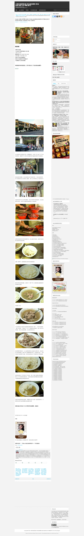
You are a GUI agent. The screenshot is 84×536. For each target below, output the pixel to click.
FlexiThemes (30, 533)
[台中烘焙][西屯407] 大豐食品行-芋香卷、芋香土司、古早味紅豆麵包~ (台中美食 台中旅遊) (60, 115)
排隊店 (49, 14)
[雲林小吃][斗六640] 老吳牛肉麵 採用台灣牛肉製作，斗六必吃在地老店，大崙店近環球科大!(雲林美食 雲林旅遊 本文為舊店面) (18, 472)
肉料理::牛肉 (46, 14)
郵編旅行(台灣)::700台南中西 (20, 15)
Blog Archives (63, 83)
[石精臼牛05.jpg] (29, 219)
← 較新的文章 (17, 478)
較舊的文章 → (49, 478)
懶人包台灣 (17, 13)
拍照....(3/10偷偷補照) (56, 108)
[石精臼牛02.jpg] (29, 151)
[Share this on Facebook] (17, 445)
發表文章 (55, 39)
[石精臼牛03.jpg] (29, 174)
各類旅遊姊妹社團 (42, 10)
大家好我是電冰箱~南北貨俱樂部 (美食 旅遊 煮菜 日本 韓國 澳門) (27, 4)
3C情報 (27, 10)
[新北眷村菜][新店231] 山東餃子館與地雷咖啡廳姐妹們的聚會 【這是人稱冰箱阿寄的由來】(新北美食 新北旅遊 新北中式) (60, 102)
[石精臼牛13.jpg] (29, 396)
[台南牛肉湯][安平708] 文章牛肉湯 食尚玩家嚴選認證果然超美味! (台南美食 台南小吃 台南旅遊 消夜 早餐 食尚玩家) (37, 471)
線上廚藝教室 (21, 10)
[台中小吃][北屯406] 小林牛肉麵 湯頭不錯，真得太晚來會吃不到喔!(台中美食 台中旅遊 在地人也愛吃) (31, 471)
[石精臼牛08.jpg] (29, 279)
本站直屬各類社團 (33, 10)
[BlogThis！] (17, 447)
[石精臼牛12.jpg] (29, 372)
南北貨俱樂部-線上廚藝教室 (58, 203)
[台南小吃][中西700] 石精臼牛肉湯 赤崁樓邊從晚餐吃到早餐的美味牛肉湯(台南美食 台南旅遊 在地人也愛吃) (32, 19)
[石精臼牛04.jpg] (29, 196)
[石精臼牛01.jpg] (29, 134)
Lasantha (39, 533)
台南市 (28, 14)
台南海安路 (35, 14)
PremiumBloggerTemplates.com (46, 533)
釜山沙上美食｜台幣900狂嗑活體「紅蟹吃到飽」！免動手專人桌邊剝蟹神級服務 (63, 92)
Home (16, 10)
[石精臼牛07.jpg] (29, 258)
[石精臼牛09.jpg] (29, 302)
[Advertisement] (23, 79)
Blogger (58, 530)
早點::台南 (41, 14)
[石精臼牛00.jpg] (29, 43)
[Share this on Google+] (20, 445)
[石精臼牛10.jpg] (29, 323)
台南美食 (30, 14)
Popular (54, 83)
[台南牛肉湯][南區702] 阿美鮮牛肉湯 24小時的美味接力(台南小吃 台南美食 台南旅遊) (25, 470)
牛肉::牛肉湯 (24, 14)
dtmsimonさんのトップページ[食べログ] (60, 218)
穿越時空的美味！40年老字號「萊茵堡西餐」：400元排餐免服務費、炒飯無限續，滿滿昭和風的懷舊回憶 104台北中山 (63, 124)
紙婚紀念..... (54, 85)
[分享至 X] (18, 447)
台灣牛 (38, 14)
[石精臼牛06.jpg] (29, 235)
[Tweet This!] (19, 445)
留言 (54, 41)
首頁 (33, 478)
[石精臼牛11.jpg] (29, 347)
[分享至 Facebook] (19, 447)
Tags (58, 83)
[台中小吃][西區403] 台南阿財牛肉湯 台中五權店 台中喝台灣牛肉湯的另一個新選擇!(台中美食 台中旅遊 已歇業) (44, 471)
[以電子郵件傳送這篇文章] (16, 447)
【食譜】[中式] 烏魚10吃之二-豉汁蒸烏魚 (59, 204)
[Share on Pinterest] (21, 445)
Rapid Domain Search (55, 533)
